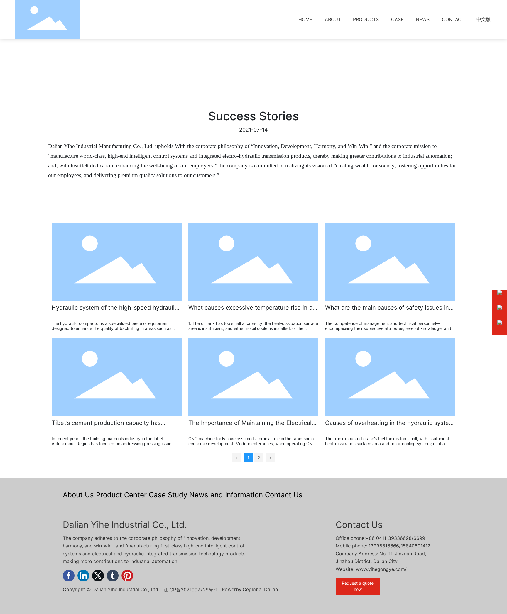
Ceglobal (253, 589)
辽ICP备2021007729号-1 (190, 590)
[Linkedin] (83, 575)
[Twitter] (98, 575)
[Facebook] (69, 575)
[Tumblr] (113, 575)
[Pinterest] (127, 575)
